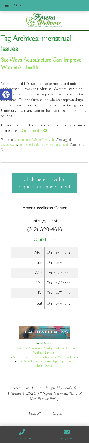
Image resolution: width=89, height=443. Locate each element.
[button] (6, 94)
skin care (42, 144)
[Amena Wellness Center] (44, 21)
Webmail (33, 413)
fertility (23, 144)
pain (31, 144)
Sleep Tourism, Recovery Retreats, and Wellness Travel (44, 357)
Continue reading (32, 131)
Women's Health (43, 140)
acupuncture (9, 144)
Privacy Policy (48, 398)
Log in (57, 413)
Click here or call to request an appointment (45, 183)
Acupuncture (22, 140)
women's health (59, 144)
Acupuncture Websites (26, 388)
